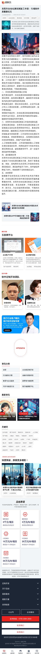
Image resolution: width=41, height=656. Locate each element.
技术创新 (5, 432)
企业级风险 (13, 493)
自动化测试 (12, 18)
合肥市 (22, 439)
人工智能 (35, 432)
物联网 (10, 443)
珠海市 (25, 443)
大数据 (12, 436)
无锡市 (31, 443)
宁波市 (12, 450)
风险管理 (5, 450)
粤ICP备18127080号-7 (20, 646)
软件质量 (26, 18)
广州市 (28, 439)
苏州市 (4, 439)
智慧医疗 (11, 446)
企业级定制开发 (6, 15)
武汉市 (16, 439)
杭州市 (31, 436)
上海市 (29, 446)
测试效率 (33, 18)
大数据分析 (17, 443)
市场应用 (34, 439)
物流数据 (35, 493)
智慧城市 (24, 436)
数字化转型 (13, 432)
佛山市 (4, 443)
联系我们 (20, 632)
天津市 (17, 450)
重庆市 (23, 450)
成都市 (4, 446)
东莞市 (4, 18)
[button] (20, 583)
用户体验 (5, 436)
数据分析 (27, 432)
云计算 (23, 446)
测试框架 (19, 18)
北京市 (17, 446)
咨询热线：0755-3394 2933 (20, 618)
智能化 (17, 436)
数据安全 (20, 432)
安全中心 (17, 642)
